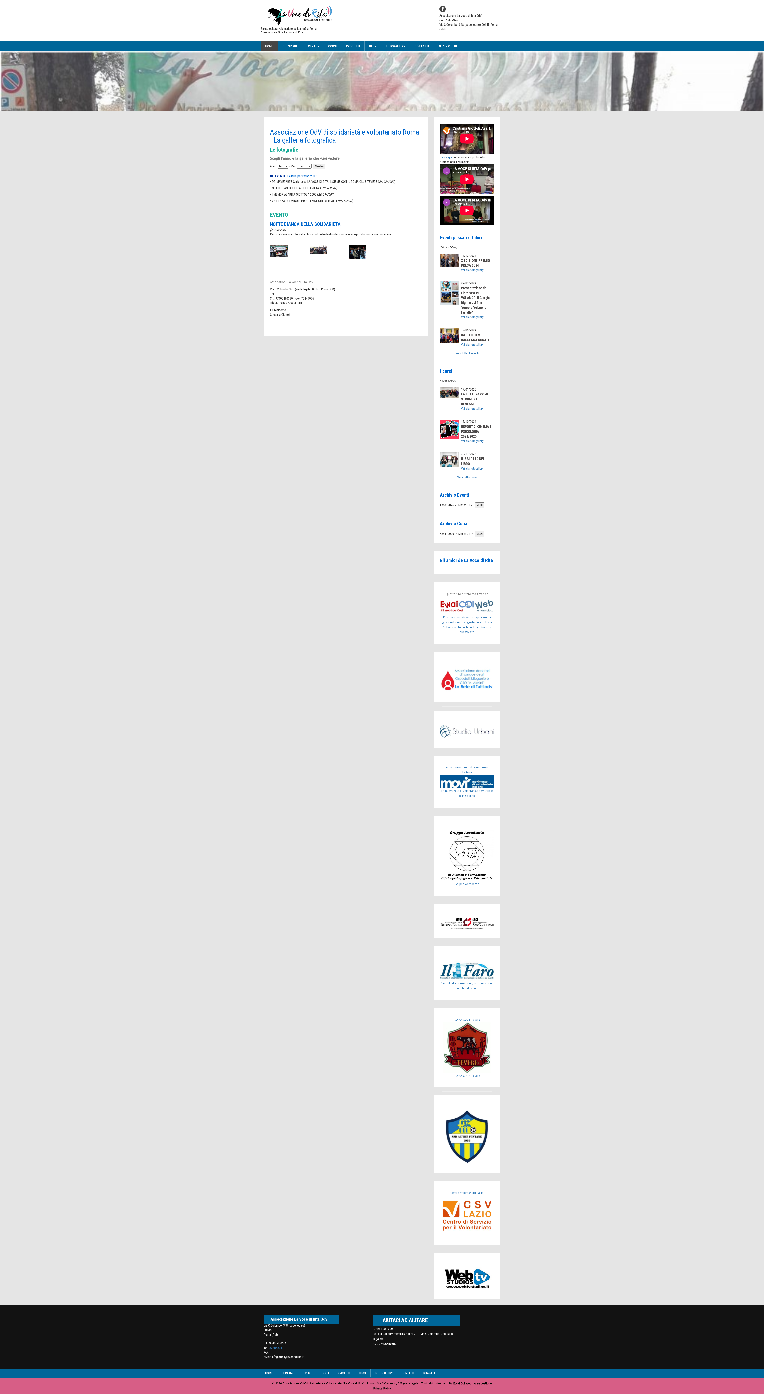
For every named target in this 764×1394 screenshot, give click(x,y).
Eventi (308, 1373)
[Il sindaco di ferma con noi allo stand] (358, 252)
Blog (372, 46)
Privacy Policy (382, 1388)
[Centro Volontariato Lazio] (467, 1215)
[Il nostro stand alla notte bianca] (279, 251)
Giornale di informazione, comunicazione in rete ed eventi (467, 985)
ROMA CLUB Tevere (467, 1019)
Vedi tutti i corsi (467, 477)
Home (269, 46)
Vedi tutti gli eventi (467, 353)
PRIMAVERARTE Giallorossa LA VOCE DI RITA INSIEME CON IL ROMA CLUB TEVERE (324, 182)
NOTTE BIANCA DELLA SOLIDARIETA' (295, 188)
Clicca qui (446, 157)
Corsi (332, 46)
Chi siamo (290, 46)
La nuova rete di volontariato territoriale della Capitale (467, 793)
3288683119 (277, 1348)
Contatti (422, 46)
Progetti (353, 46)
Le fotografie (284, 150)
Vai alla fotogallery (472, 270)
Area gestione (483, 1383)
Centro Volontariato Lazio (467, 1193)
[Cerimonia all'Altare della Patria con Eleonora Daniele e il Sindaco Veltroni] (318, 249)
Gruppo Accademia (467, 884)
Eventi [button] (311, 46)
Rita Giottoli (448, 46)
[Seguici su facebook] (442, 9)
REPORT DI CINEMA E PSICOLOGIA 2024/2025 (476, 431)
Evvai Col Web (462, 1383)
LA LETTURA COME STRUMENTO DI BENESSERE (475, 399)
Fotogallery (395, 46)
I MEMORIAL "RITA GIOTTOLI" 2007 (294, 194)
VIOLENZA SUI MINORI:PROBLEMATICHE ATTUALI (303, 201)
